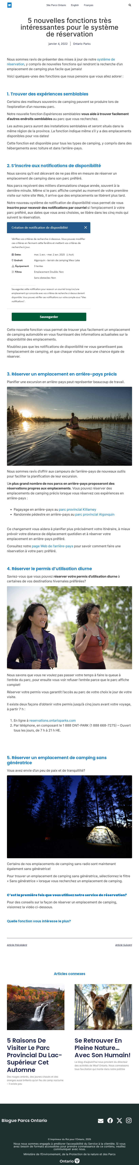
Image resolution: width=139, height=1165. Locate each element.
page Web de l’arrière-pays (52, 546)
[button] (130, 5)
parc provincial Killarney (77, 509)
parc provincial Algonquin (94, 514)
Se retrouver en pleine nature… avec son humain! (103, 1047)
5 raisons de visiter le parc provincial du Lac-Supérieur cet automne (34, 1055)
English (75, 5)
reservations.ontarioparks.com (52, 720)
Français (88, 5)
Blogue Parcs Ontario (24, 1120)
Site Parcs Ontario (56, 5)
